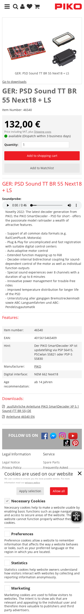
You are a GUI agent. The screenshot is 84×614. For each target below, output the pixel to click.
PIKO (37, 366)
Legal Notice (11, 462)
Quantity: (11, 145)
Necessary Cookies (28, 500)
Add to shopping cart (42, 156)
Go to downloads (14, 82)
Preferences (22, 533)
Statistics (19, 562)
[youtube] (73, 436)
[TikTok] (67, 443)
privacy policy (32, 482)
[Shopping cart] (37, 7)
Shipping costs (42, 131)
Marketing (20, 588)
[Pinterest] (75, 443)
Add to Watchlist (42, 168)
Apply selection (30, 491)
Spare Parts (51, 462)
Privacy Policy (11, 467)
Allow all (59, 491)
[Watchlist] (29, 7)
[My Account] (22, 7)
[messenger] (53, 436)
